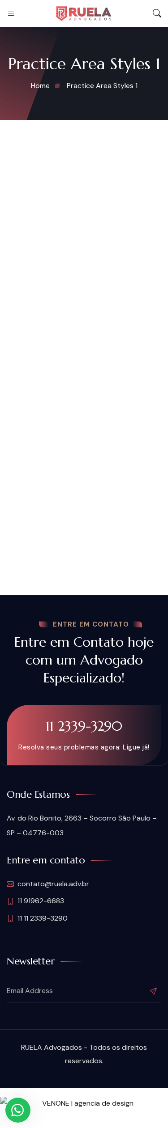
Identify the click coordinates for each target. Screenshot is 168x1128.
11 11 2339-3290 (42, 918)
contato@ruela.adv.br (53, 883)
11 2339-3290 (84, 726)
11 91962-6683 (40, 900)
